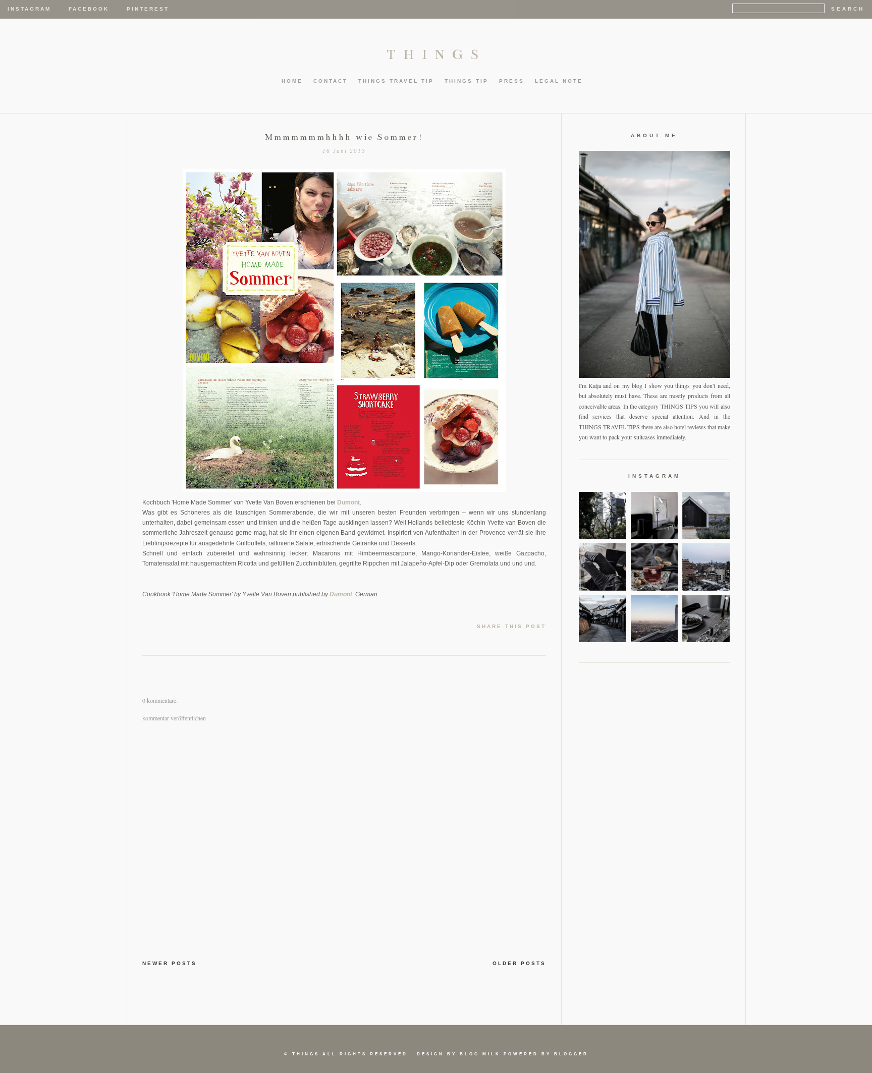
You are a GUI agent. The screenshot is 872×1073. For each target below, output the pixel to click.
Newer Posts (169, 963)
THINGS (436, 54)
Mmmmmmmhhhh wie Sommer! (344, 137)
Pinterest (148, 9)
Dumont (348, 502)
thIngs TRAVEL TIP (396, 81)
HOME (292, 81)
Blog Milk (480, 1054)
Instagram (29, 9)
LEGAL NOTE (559, 81)
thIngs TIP (466, 81)
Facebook (89, 9)
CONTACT (330, 81)
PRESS (511, 81)
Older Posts (519, 963)
